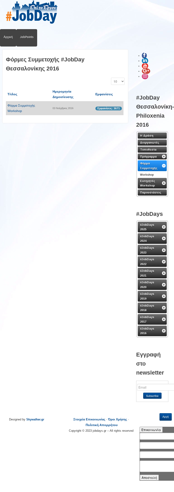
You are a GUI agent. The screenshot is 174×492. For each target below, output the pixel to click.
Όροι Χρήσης (117, 419)
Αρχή (165, 416)
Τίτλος (12, 94)
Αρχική (8, 36)
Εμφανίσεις (104, 94)
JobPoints (27, 36)
